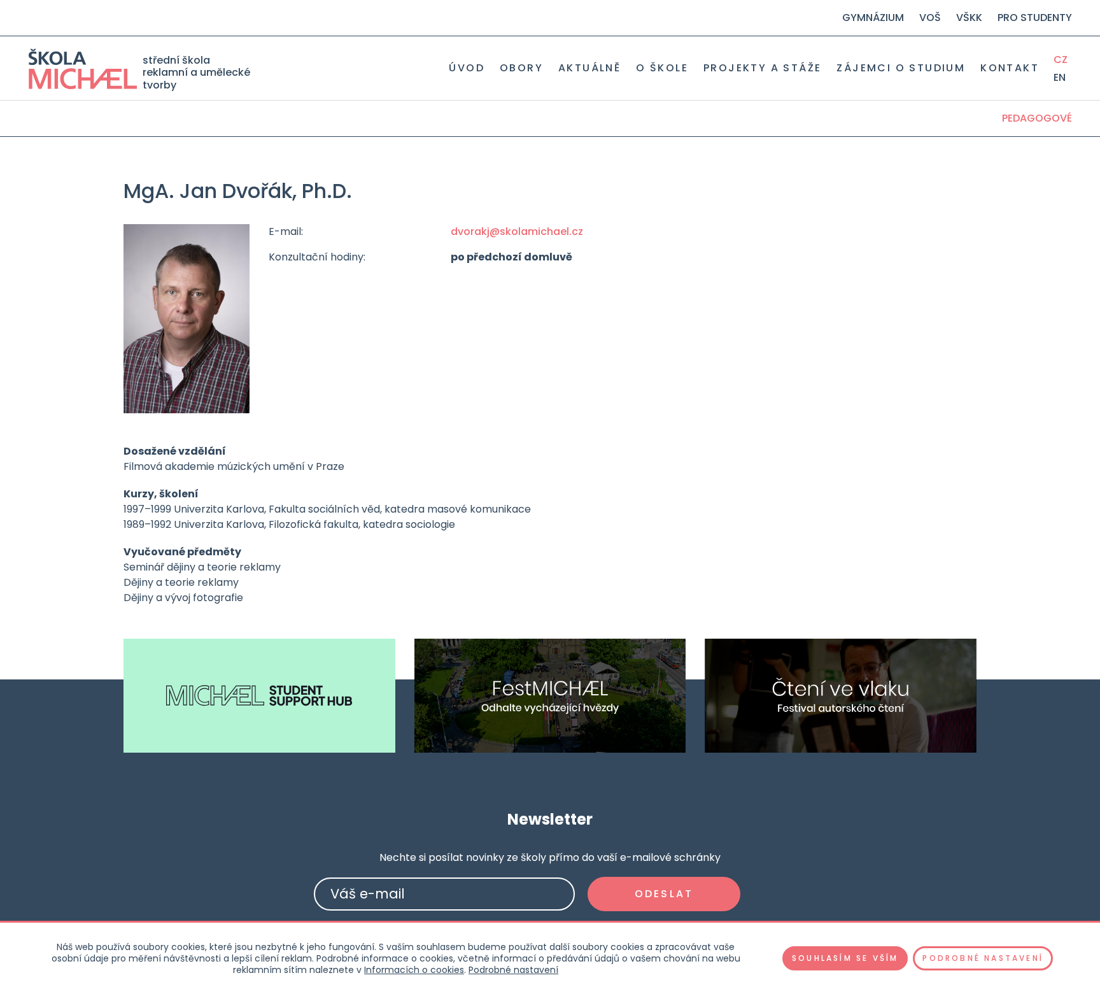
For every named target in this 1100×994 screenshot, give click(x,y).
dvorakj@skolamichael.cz (517, 231)
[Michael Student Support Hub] (259, 696)
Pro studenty (1035, 17)
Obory (521, 68)
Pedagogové (1037, 118)
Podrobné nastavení (513, 970)
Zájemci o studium (900, 68)
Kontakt (1009, 68)
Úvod (466, 68)
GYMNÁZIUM (873, 17)
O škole (662, 68)
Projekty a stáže (762, 68)
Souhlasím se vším (845, 958)
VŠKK (969, 17)
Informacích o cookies (414, 969)
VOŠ (930, 17)
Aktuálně (589, 68)
